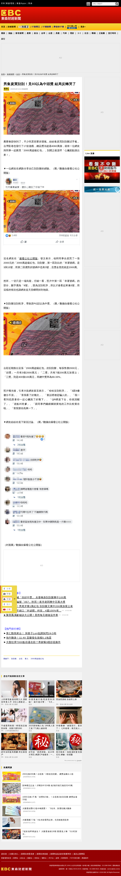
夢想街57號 (59, 27)
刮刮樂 (14, 659)
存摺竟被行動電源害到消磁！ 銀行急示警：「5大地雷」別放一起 (42, 700)
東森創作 (85, 858)
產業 (29, 33)
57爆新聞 (47, 27)
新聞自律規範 (42, 854)
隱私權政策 (116, 865)
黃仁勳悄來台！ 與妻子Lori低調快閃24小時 (31, 633)
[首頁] (11, 15)
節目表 (4, 854)
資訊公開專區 (79, 854)
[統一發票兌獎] (102, 192)
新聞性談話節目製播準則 (60, 854)
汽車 (65, 33)
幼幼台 (37, 858)
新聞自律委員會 (27, 854)
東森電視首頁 (6, 858)
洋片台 (51, 858)
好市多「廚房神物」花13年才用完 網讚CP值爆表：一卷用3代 (42, 753)
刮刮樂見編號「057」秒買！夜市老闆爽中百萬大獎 (35, 601)
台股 (50, 33)
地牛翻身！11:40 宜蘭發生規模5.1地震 (28, 637)
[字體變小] (7, 600)
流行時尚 (112, 33)
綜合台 (22, 858)
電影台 (44, 858)
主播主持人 (14, 854)
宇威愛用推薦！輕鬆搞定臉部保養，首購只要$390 (14, 727)
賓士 (26, 659)
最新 (3, 33)
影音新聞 (20, 33)
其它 (3, 39)
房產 (58, 33)
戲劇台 (29, 858)
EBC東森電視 (7, 3)
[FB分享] (7, 590)
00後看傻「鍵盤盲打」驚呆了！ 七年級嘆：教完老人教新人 (69, 727)
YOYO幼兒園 (75, 858)
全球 (43, 33)
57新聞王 (36, 27)
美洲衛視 (64, 858)
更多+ (83, 27)
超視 (57, 858)
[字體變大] (7, 595)
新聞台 (15, 858)
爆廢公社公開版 (28, 258)
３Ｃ (79, 33)
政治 (36, 33)
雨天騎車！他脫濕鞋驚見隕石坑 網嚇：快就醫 (69, 753)
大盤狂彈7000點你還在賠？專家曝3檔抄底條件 (33, 642)
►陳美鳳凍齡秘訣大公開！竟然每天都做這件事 (31, 615)
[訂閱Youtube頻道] (7, 610)
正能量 (102, 33)
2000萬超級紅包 (37, 659)
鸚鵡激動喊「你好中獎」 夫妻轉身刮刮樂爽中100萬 (36, 597)
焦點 (10, 33)
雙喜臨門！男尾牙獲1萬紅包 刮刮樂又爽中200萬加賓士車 (39, 606)
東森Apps (21, 3)
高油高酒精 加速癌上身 (66, 699)
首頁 (3, 27)
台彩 (20, 659)
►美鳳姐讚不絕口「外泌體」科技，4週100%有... (32, 610)
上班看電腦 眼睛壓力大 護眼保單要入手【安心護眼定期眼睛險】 (14, 700)
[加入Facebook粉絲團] (7, 605)
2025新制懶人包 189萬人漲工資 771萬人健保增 (42, 727)
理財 (72, 33)
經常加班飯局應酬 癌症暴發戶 (14, 753)
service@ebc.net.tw (113, 869)
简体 (30, 3)
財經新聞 (12, 27)
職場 (94, 33)
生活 (86, 33)
